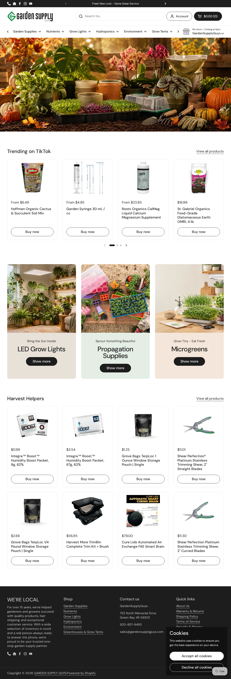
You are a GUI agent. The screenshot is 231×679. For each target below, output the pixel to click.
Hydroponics (73, 621)
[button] (208, 16)
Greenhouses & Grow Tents (83, 632)
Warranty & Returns (190, 611)
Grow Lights (72, 616)
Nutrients (70, 611)
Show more (42, 361)
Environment (73, 627)
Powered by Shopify (81, 673)
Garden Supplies (76, 606)
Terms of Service (188, 621)
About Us (182, 606)
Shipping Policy (187, 616)
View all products (210, 151)
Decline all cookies (197, 667)
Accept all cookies (197, 656)
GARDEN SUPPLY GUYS (50, 673)
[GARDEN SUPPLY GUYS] (30, 16)
